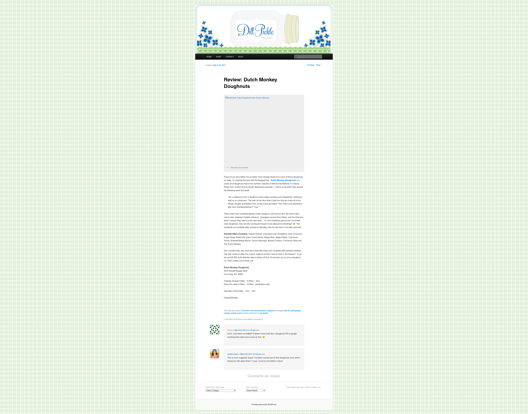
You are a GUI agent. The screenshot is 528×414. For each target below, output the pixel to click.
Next (319, 65)
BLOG (240, 56)
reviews (227, 313)
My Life (287, 310)
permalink (264, 313)
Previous (309, 65)
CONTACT (230, 56)
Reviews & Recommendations (254, 310)
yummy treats (236, 313)
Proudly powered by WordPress (264, 404)
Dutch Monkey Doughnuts (283, 180)
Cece (246, 313)
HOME (209, 56)
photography (296, 310)
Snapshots (271, 310)
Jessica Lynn (232, 354)
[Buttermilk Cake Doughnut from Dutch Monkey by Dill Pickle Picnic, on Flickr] (264, 130)
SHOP (218, 56)
